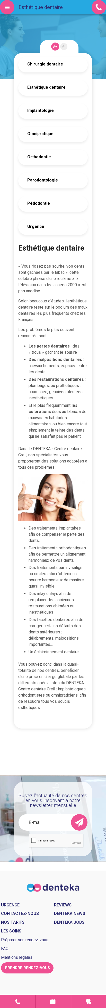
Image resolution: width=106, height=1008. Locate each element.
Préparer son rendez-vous (24, 939)
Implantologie (40, 110)
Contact (17, 1001)
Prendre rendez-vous (53, 1001)
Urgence (35, 226)
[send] (79, 822)
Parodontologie (42, 180)
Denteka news (69, 913)
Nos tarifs (12, 922)
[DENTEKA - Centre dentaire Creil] (53, 887)
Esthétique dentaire (46, 87)
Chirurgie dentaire (45, 64)
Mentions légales (16, 957)
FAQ (4, 948)
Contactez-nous (20, 913)
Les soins (11, 931)
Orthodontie (39, 156)
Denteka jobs (69, 922)
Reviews (63, 905)
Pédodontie (38, 203)
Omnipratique (40, 133)
